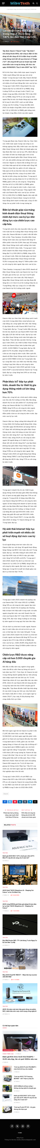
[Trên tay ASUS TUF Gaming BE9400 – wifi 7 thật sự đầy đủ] (7, 1078)
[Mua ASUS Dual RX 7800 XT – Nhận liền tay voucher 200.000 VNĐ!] (20, 959)
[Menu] (3, 3)
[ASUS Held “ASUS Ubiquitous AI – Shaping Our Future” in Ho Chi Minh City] (20, 874)
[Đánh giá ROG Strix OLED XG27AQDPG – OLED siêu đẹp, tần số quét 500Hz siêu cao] (20, 1041)
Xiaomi (6, 794)
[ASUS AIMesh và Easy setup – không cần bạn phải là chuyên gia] (7, 1088)
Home (4, 9)
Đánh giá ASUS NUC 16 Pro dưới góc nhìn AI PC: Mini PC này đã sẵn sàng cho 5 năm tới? (25, 1098)
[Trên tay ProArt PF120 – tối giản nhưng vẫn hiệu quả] (7, 1109)
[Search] (33, 3)
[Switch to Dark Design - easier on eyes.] (37, 3)
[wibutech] (20, 3)
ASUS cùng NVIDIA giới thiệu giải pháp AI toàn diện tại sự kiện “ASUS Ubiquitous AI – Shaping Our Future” (19, 906)
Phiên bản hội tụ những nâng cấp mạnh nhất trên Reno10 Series (10, 815)
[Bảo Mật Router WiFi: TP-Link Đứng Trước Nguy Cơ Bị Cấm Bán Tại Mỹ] (20, 924)
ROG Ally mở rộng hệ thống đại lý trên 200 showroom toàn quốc (29, 815)
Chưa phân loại (8, 1050)
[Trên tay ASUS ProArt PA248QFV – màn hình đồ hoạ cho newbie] (7, 1069)
